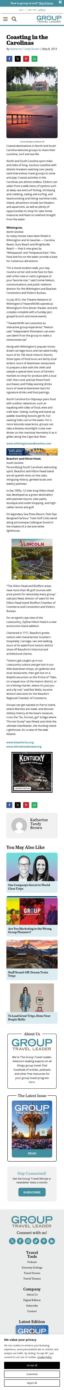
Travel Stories (32, 1273)
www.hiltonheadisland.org (24, 746)
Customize (32, 1374)
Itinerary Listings (32, 1267)
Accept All (32, 1365)
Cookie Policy (44, 1357)
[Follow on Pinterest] (44, 1241)
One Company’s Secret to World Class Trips (29, 886)
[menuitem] (5, 19)
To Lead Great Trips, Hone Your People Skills (29, 1017)
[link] (9, 59)
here (32, 1082)
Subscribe (32, 1305)
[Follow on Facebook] (20, 1241)
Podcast (32, 1262)
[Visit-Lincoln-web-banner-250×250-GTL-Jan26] (32, 582)
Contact (32, 1311)
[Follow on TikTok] (36, 1241)
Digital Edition (32, 1300)
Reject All (32, 1382)
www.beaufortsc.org (20, 742)
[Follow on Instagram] (28, 1241)
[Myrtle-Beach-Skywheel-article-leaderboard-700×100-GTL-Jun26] (32, 454)
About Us (32, 1294)
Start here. (46, 3)
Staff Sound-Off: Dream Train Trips (28, 974)
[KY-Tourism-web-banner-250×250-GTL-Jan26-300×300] (32, 795)
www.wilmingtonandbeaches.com (28, 443)
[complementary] (32, 1362)
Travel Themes (32, 1278)
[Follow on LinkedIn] (51, 1241)
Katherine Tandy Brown (25, 49)
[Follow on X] (12, 1241)
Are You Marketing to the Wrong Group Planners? (30, 930)
